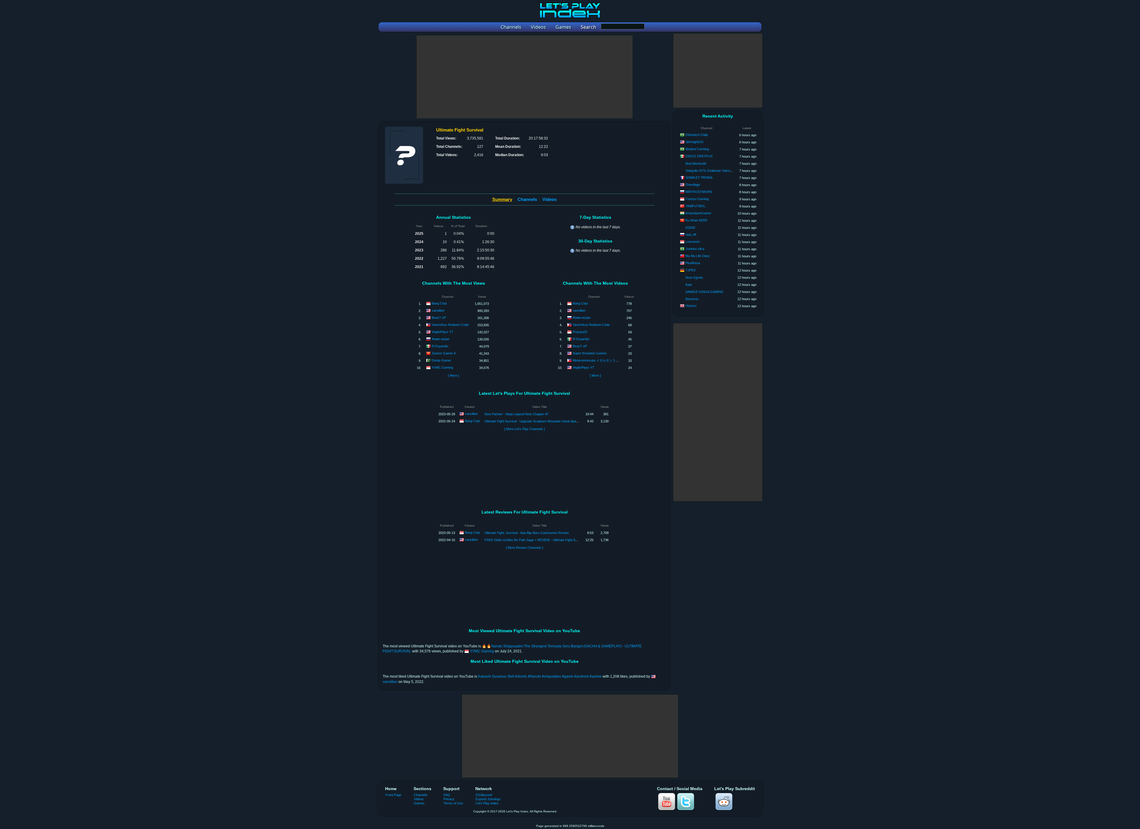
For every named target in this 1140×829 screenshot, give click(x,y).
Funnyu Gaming (697, 199)
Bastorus (692, 299)
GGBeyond (484, 795)
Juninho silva (694, 249)
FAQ (447, 795)
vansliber (438, 310)
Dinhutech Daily (696, 135)
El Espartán (440, 346)
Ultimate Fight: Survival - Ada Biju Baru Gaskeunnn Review (526, 533)
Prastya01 (580, 332)
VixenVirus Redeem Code (450, 324)
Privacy (449, 799)
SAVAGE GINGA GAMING (704, 292)
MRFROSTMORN (698, 192)
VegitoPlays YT (442, 332)
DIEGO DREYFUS (698, 156)
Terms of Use (453, 803)
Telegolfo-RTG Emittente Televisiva (710, 170)
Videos (549, 199)
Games (419, 803)
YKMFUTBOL (695, 206)
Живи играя (440, 339)
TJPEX (690, 270)
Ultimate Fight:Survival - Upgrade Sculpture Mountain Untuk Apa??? (533, 421)
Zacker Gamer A (444, 353)
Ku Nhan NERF (696, 220)
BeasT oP (439, 317)
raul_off (690, 234)
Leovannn (692, 241)
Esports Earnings (488, 799)
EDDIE (690, 227)
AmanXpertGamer (698, 213)
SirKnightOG (694, 142)
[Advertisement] (525, 76)
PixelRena (692, 263)
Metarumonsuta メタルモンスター (597, 360)
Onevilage (692, 184)
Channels (527, 199)
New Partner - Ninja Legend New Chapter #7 (516, 414)
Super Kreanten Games (590, 353)
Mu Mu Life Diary (697, 256)
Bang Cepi (439, 303)
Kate (688, 284)
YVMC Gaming (442, 367)
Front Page (393, 795)
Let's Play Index (487, 803)
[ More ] (453, 375)
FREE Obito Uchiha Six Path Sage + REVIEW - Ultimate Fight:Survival (534, 540)
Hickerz (691, 305)
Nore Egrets (694, 277)
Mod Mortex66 (695, 163)
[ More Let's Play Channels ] (524, 429)
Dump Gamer (441, 360)
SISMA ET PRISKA (698, 177)
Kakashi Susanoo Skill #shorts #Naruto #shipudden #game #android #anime (540, 676)
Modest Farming (697, 149)
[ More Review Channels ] (524, 547)
